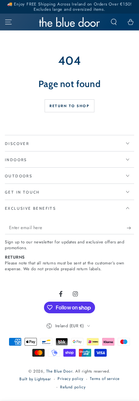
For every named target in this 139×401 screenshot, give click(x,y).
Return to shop (69, 105)
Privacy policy (70, 379)
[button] (113, 22)
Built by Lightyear (35, 379)
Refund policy (72, 387)
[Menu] (8, 22)
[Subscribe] (130, 228)
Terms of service (105, 379)
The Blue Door (59, 371)
